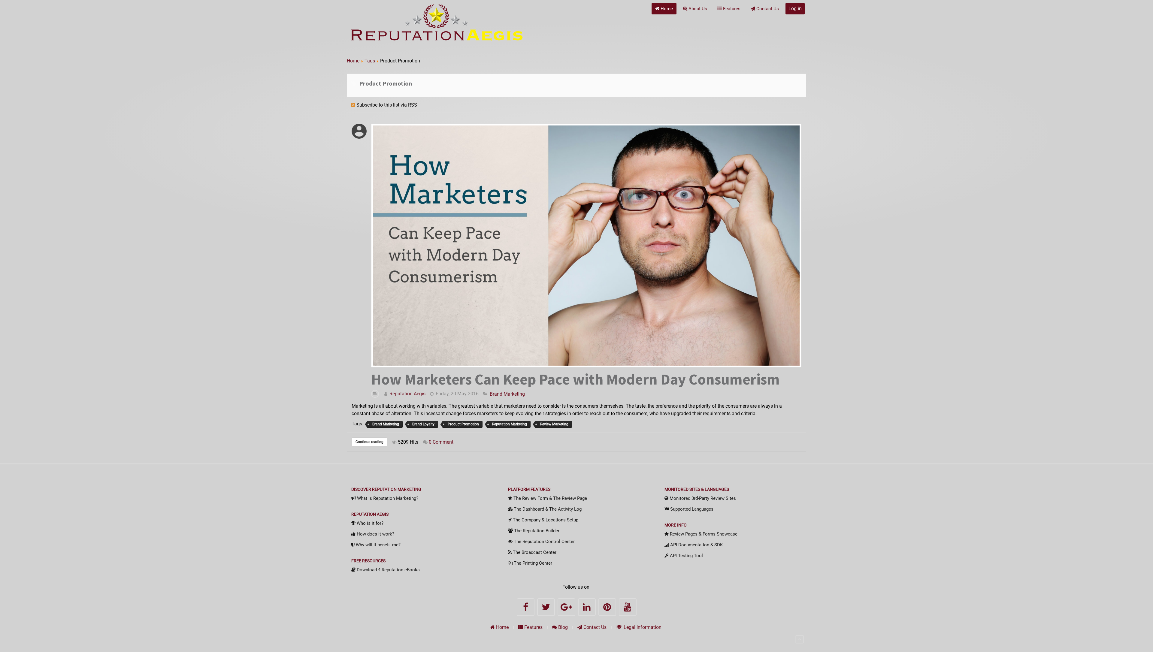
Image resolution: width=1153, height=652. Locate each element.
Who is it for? (369, 523)
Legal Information (641, 627)
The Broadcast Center (534, 552)
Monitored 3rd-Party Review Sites (702, 498)
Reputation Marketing (509, 424)
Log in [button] (795, 8)
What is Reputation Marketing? (387, 498)
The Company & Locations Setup (545, 520)
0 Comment (441, 442)
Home (666, 8)
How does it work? (375, 534)
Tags (370, 61)
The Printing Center (532, 563)
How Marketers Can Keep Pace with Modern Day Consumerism (575, 379)
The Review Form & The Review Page (549, 498)
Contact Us (767, 8)
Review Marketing (554, 424)
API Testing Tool (686, 555)
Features (731, 8)
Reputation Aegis (407, 394)
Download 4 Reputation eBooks (388, 569)
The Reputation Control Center (544, 541)
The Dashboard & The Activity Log (547, 509)
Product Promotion (463, 424)
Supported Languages (691, 509)
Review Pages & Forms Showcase (703, 534)
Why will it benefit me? (378, 545)
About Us (697, 8)
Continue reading (369, 442)
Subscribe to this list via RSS (386, 105)
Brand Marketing (507, 394)
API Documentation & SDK (696, 545)
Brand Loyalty (423, 424)
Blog (562, 627)
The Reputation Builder (536, 530)
